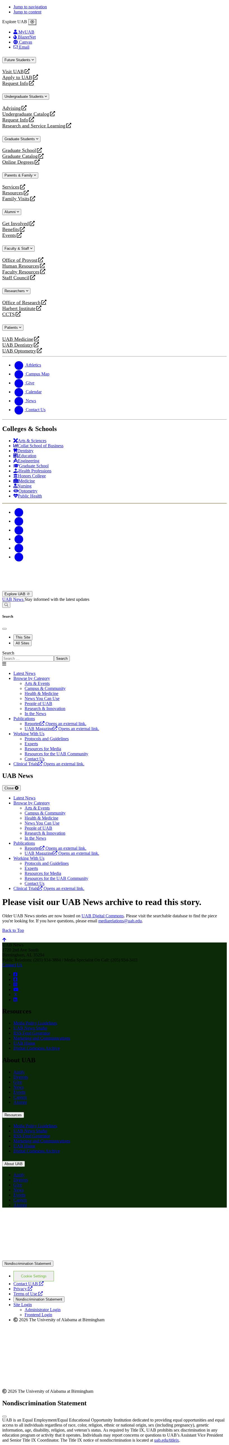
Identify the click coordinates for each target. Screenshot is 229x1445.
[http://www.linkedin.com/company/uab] (15, 999)
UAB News (13, 599)
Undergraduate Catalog (25, 114)
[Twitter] (19, 521)
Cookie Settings (34, 1276)
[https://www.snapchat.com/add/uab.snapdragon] (15, 979)
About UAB (13, 1164)
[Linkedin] (19, 556)
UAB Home (24, 1043)
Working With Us (28, 733)
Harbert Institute (18, 308)
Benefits (10, 229)
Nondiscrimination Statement (27, 1263)
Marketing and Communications (41, 1038)
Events (9, 235)
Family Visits (15, 199)
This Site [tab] (23, 637)
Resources (12, 193)
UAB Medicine (17, 339)
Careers (20, 1097)
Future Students (18, 60)
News (18, 1087)
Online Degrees (18, 162)
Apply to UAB (17, 77)
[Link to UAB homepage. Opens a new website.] (51, 1220)
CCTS (9, 314)
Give (17, 1082)
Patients (11, 327)
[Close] (32, 22)
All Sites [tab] (22, 643)
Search (8, 653)
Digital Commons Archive (36, 1048)
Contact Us (12, 965)
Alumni (10, 212)
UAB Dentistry (17, 345)
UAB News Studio (30, 1028)
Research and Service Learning (33, 126)
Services (10, 187)
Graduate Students (20, 139)
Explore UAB (15, 594)
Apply (19, 1072)
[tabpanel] (114, 656)
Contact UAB (28, 1283)
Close (9, 788)
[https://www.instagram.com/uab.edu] (15, 984)
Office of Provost (19, 260)
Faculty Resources (20, 272)
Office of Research (21, 303)
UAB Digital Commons (103, 915)
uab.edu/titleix (166, 1440)
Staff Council (15, 278)
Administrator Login (43, 1309)
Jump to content (27, 11)
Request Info (15, 83)
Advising (11, 108)
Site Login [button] (22, 1304)
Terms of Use (28, 1293)
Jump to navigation (30, 6)
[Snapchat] (19, 548)
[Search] (6, 605)
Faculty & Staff (17, 248)
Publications (24, 718)
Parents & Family (19, 175)
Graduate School (19, 150)
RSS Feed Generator (31, 1033)
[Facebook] (19, 512)
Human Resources (20, 266)
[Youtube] (19, 539)
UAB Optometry (19, 351)
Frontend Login (38, 1314)
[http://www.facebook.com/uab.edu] (15, 974)
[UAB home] (114, 588)
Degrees (20, 1077)
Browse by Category (31, 678)
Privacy (22, 1288)
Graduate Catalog (20, 156)
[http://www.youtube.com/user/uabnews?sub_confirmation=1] (15, 989)
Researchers (15, 291)
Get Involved (15, 224)
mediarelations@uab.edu (120, 920)
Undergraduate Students (24, 96)
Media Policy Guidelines (35, 1023)
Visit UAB (13, 72)
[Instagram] (19, 530)
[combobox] (28, 658)
